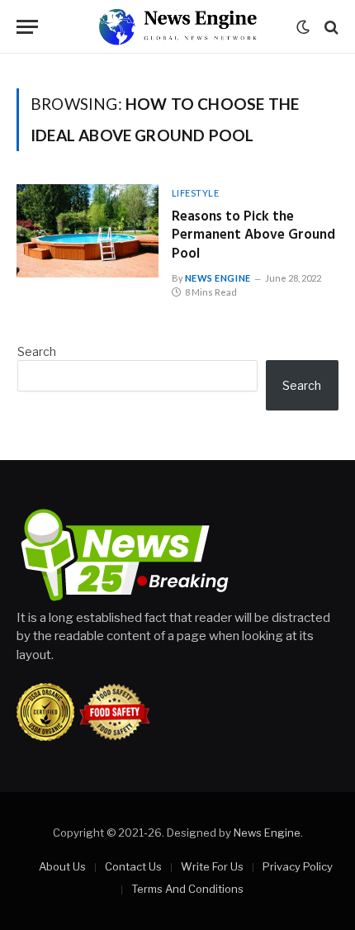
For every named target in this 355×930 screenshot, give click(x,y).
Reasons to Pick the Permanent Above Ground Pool (253, 236)
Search (36, 351)
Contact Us (133, 866)
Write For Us (212, 866)
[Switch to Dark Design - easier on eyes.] (303, 27)
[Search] (329, 26)
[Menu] (27, 26)
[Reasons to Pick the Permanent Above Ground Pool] (88, 231)
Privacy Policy (298, 866)
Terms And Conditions (187, 888)
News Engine (267, 832)
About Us (62, 866)
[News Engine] (177, 27)
